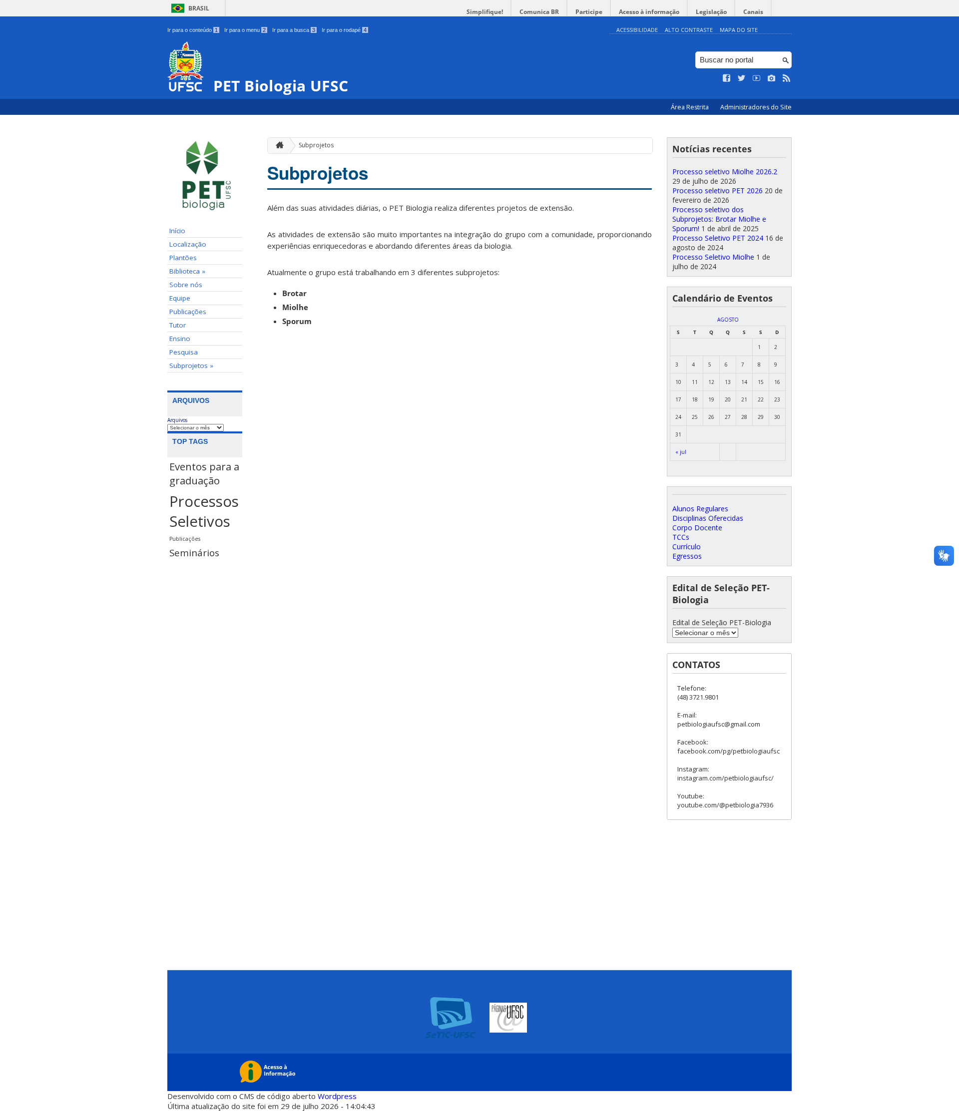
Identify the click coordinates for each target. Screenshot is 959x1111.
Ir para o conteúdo (192, 30)
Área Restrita (690, 107)
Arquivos (177, 419)
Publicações (187, 311)
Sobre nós (185, 284)
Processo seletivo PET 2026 (717, 190)
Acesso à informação (649, 11)
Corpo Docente (697, 527)
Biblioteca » (187, 271)
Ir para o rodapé (344, 30)
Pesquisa (183, 352)
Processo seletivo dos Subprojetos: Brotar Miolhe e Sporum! (719, 219)
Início (177, 230)
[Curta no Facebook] (727, 78)
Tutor (177, 325)
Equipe (179, 298)
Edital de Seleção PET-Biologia (721, 622)
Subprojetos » (191, 365)
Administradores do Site (756, 107)
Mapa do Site (739, 29)
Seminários (194, 552)
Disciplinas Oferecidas (707, 518)
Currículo (686, 546)
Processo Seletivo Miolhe (713, 257)
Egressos (687, 556)
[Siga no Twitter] (742, 78)
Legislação (711, 11)
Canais (753, 11)
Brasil (198, 8)
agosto (728, 319)
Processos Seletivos (204, 511)
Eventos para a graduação (204, 473)
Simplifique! (485, 11)
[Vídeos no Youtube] (757, 78)
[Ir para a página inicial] (277, 145)
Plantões (183, 257)
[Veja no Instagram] (772, 78)
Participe (588, 11)
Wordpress (337, 1096)
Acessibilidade (637, 29)
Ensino (179, 338)
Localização (187, 244)
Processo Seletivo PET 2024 (717, 238)
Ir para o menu (245, 30)
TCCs (680, 537)
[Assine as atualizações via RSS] (787, 78)
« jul (680, 451)
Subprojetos (316, 145)
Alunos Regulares (700, 508)
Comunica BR (539, 11)
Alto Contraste (689, 29)
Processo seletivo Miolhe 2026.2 (724, 171)
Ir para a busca (293, 30)
